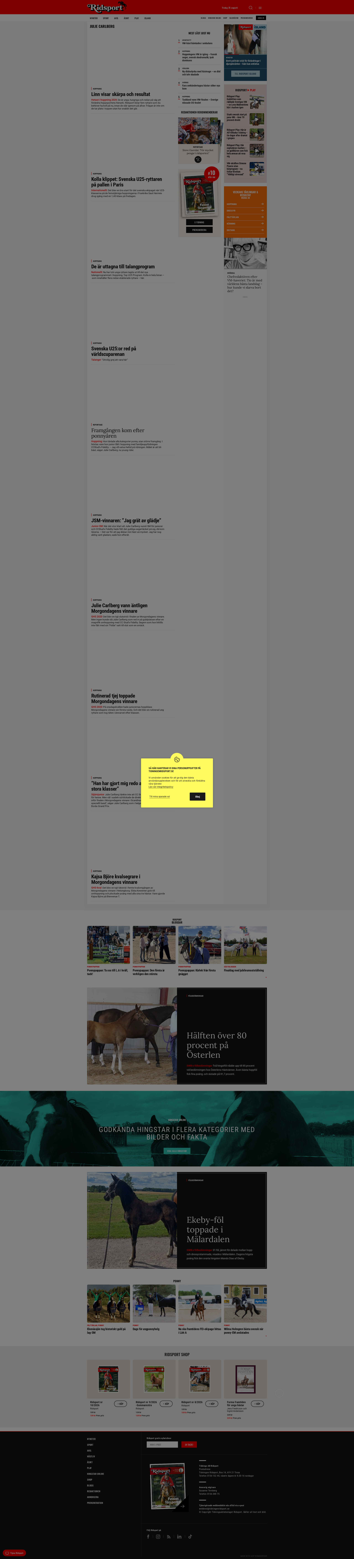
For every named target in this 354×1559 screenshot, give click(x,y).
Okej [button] (197, 796)
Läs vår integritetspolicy (161, 787)
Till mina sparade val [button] (159, 796)
